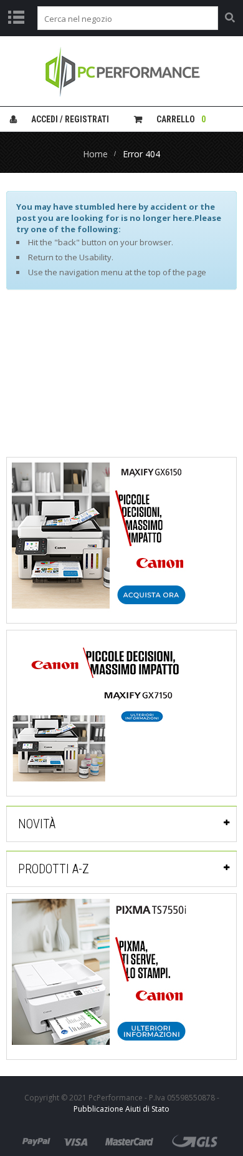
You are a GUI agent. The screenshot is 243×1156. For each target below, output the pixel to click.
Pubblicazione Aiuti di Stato (121, 1109)
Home (95, 154)
